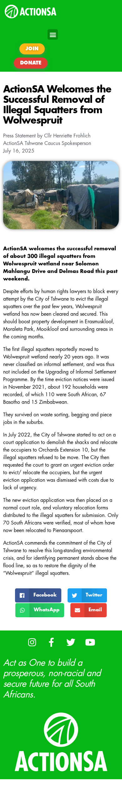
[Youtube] (90, 643)
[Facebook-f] (51, 643)
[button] (53, 34)
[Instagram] (32, 643)
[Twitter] (71, 643)
